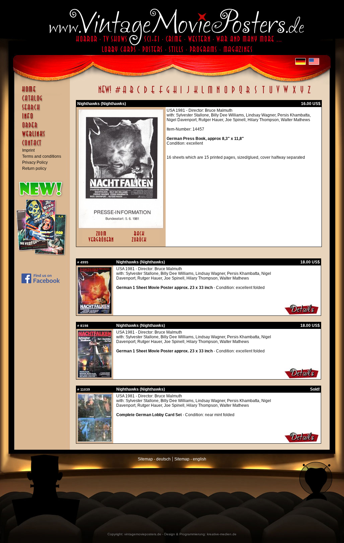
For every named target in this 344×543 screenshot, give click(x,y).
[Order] (43, 128)
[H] (174, 93)
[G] (167, 93)
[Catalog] (43, 101)
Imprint (28, 150)
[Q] (240, 93)
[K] (196, 93)
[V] (277, 93)
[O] (225, 93)
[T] (263, 93)
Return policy (34, 168)
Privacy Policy (35, 162)
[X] (294, 93)
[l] (203, 93)
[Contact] (43, 146)
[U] (270, 93)
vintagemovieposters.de (142, 534)
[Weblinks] (43, 137)
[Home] (43, 92)
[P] (233, 93)
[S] (255, 93)
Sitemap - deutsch (154, 459)
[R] (248, 93)
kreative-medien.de (221, 534)
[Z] (309, 93)
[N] (218, 93)
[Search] (43, 110)
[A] (124, 93)
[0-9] (117, 93)
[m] (210, 93)
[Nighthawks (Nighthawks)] (121, 226)
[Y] (302, 93)
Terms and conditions (41, 156)
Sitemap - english (190, 459)
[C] (138, 93)
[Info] (43, 119)
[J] (188, 93)
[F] (160, 93)
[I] (181, 93)
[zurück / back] (140, 242)
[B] (131, 93)
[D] (145, 93)
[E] (153, 93)
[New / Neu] (104, 93)
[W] (285, 93)
